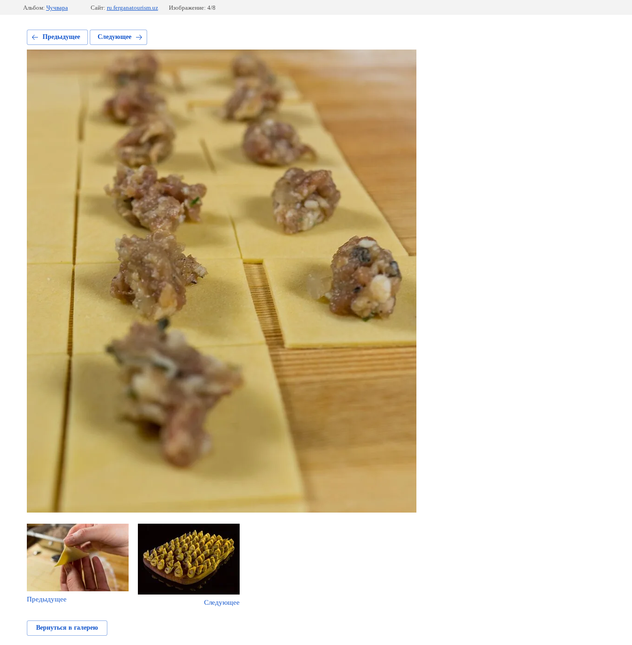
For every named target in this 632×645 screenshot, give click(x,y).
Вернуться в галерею (67, 627)
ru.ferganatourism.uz (132, 7)
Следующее (114, 36)
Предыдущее (61, 36)
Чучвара (57, 7)
